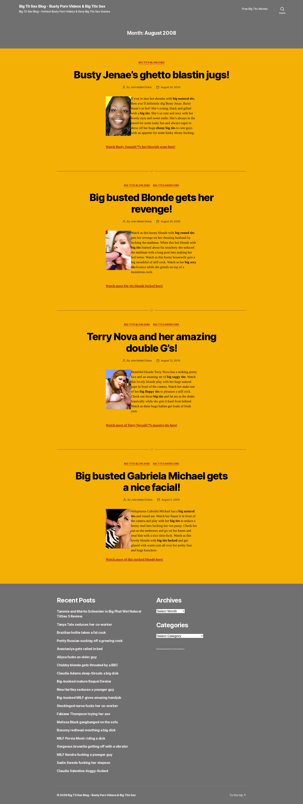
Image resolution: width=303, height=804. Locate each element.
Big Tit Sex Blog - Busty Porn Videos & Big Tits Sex (62, 6)
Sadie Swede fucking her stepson (83, 763)
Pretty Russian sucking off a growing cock (90, 641)
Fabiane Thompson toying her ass (83, 714)
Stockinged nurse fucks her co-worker (87, 706)
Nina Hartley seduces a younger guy (85, 690)
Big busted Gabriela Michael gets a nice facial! (151, 481)
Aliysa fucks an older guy (77, 657)
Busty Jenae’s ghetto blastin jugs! (151, 75)
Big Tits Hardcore (166, 185)
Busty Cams (177, 648)
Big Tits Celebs (166, 648)
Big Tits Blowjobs (151, 62)
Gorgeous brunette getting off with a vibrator (92, 746)
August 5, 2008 (170, 499)
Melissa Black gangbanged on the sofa (87, 722)
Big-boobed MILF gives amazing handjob (89, 698)
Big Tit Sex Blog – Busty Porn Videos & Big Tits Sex (102, 795)
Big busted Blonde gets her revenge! (151, 203)
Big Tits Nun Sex (181, 648)
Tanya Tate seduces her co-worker (84, 624)
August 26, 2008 (170, 221)
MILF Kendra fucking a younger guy (84, 755)
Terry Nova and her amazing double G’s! (151, 342)
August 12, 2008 (170, 360)
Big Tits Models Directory (160, 648)
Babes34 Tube (172, 648)
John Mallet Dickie (141, 87)
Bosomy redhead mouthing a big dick (86, 730)
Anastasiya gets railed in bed (80, 649)
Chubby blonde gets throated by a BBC (87, 665)
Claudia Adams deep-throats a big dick (88, 673)
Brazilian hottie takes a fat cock (81, 633)
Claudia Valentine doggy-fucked (82, 771)
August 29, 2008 (170, 87)
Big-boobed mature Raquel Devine (84, 681)
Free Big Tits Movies (255, 8)
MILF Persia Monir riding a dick (81, 738)
